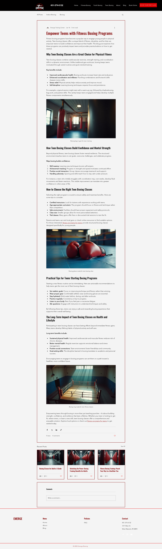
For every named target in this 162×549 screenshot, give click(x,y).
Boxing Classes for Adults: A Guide (50, 468)
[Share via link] (61, 430)
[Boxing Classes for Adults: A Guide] (50, 457)
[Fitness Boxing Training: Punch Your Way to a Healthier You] (111, 457)
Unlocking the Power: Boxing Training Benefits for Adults (79, 469)
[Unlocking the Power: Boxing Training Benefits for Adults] (81, 457)
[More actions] (114, 27)
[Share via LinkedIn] (56, 430)
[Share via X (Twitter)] (52, 430)
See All (123, 446)
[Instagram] (127, 534)
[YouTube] (131, 534)
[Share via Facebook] (47, 430)
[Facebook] (123, 534)
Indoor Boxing (51, 15)
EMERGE (18, 518)
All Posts (40, 15)
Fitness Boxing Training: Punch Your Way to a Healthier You (110, 469)
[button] (123, 14)
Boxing (62, 15)
